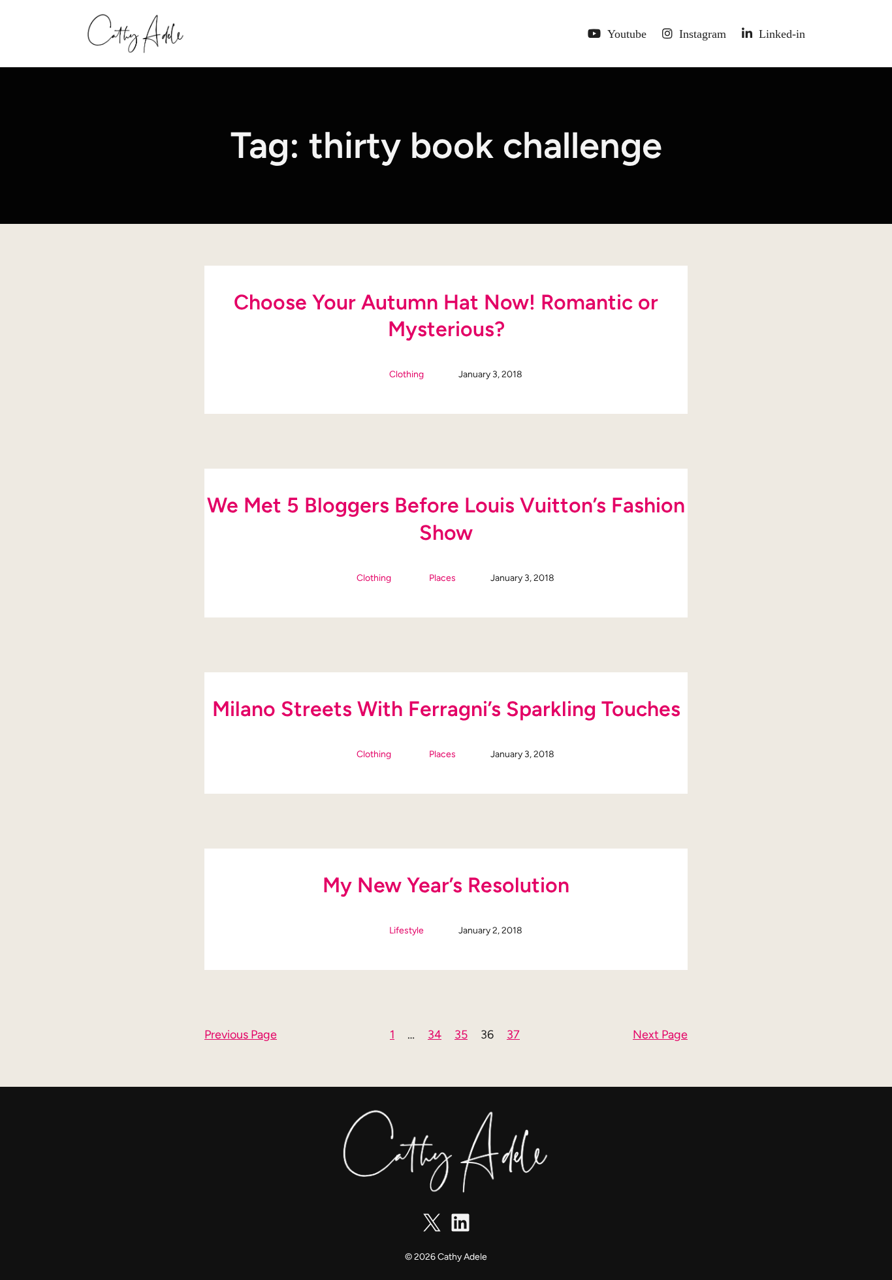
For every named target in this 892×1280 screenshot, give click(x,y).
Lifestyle (406, 930)
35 (461, 1034)
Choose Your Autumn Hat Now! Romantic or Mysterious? (446, 316)
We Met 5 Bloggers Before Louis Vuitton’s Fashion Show (446, 519)
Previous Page (240, 1034)
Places (442, 578)
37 (513, 1034)
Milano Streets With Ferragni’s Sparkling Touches (446, 708)
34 (434, 1034)
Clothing (406, 374)
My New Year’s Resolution (446, 885)
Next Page (660, 1034)
